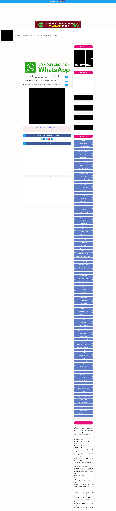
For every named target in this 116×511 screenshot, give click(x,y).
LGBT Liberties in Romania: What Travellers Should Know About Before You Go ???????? (83, 458)
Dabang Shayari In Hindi (83, 179)
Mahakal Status (83, 295)
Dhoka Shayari (83, 190)
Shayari (83, 369)
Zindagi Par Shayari (83, 413)
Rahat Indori (83, 341)
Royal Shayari (83, 358)
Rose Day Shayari (83, 355)
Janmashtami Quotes (83, 278)
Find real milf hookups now (80, 466)
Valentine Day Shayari (83, 396)
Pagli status (83, 322)
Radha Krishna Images (83, 339)
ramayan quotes (83, 350)
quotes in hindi (83, 336)
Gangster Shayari (83, 231)
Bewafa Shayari (83, 165)
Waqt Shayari (83, 399)
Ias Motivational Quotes (83, 264)
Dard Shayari (83, 182)
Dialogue (83, 193)
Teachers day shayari (83, 388)
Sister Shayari (83, 374)
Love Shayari (83, 289)
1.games (83, 140)
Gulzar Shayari (83, 242)
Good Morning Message (83, 239)
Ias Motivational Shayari (83, 267)
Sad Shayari (83, 363)
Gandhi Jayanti (83, 228)
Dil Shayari (83, 198)
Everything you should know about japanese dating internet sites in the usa (83, 486)
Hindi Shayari (83, 261)
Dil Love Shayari (83, 195)
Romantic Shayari (83, 352)
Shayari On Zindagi (83, 372)
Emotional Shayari (83, 215)
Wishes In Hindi (83, 410)
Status (83, 377)
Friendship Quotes (83, 223)
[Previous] (75, 59)
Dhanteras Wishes (83, 187)
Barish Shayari (83, 160)
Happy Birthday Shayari (83, 248)
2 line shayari (25, 35)
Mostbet (83, 308)
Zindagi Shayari (83, 416)
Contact (56, 35)
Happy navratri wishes (83, 253)
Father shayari (83, 220)
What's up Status (83, 402)
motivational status (83, 314)
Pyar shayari (83, 333)
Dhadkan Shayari (83, 184)
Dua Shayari (83, 209)
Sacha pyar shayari (83, 361)
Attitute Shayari (83, 154)
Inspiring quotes (83, 275)
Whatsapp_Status (83, 407)
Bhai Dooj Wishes (83, 168)
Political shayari (83, 328)
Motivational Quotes (46, 35)
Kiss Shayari (83, 283)
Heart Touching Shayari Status (83, 256)
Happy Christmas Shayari (83, 250)
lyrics (83, 292)
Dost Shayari (83, 201)
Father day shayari (83, 217)
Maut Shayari (83, 297)
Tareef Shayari (83, 383)
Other (83, 319)
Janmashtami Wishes (83, 281)
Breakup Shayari (83, 171)
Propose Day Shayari (83, 330)
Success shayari (83, 380)
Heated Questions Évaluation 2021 (82, 490)
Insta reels (62, 1)
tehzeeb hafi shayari (83, 394)
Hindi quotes (83, 259)
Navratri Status (83, 317)
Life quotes (17, 35)
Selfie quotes (83, 366)
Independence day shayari (83, 270)
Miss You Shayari (83, 300)
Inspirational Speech (83, 272)
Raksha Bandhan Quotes (83, 344)
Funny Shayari (83, 226)
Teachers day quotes (83, 385)
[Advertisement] (58, 11)
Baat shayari (83, 157)
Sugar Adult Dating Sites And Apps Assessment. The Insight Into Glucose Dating (83, 481)
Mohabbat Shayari (83, 306)
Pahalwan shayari (83, 325)
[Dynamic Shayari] (7, 35)
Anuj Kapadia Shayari (83, 146)
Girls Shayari (83, 234)
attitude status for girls (83, 151)
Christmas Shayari (83, 173)
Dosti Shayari (83, 204)
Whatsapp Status (83, 405)
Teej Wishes (83, 391)
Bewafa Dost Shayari (83, 162)
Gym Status (83, 245)
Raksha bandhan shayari (83, 347)
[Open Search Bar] (61, 35)
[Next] (92, 59)
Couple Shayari (83, 176)
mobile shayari (83, 303)
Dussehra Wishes (83, 212)
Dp (83, 206)
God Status (83, 237)
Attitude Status (35, 35)
